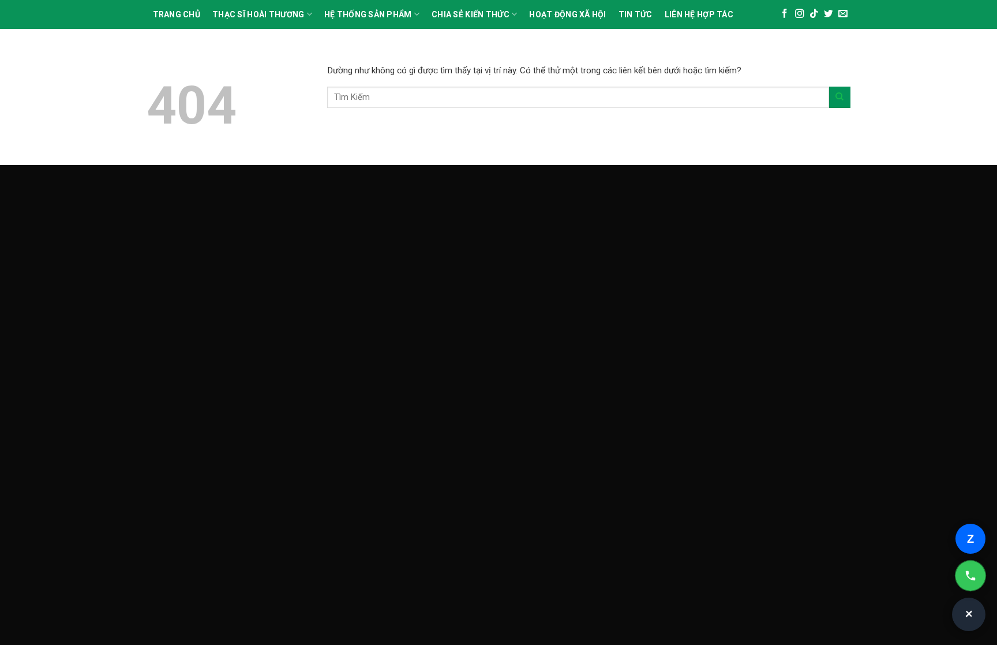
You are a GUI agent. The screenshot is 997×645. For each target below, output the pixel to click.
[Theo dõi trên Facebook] (784, 14)
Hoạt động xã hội (567, 14)
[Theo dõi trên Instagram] (799, 14)
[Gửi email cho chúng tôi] (843, 14)
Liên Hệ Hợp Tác (699, 14)
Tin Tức (636, 14)
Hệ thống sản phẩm (368, 14)
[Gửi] (839, 97)
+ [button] (969, 614)
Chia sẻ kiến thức (470, 14)
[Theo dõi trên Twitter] (828, 14)
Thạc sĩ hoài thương (258, 14)
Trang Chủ (177, 14)
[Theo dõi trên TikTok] (814, 14)
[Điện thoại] (970, 576)
